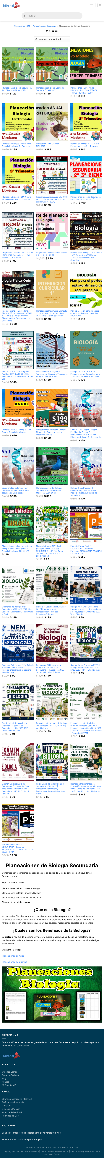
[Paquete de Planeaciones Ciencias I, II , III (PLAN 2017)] (52, 231)
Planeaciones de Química (15, 962)
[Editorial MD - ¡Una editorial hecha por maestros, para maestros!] (11, 5)
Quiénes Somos (9, 1072)
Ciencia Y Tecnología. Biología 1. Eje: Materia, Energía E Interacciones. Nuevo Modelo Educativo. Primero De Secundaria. (85, 433)
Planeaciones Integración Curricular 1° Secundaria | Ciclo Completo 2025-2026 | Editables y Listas (51, 313)
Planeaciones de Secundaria (44, 26)
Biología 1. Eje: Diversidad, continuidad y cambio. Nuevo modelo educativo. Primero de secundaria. (83, 491)
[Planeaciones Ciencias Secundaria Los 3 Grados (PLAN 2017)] (86, 175)
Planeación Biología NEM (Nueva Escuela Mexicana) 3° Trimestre (16, 198)
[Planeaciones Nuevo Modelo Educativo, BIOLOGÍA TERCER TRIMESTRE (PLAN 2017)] (86, 66)
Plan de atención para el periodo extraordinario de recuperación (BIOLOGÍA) (84, 313)
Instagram (63, 1147)
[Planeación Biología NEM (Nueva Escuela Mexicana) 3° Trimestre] (18, 175)
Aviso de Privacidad (12, 1112)
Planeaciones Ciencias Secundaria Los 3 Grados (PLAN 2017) (85, 198)
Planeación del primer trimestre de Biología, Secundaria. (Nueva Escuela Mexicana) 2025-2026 (17, 548)
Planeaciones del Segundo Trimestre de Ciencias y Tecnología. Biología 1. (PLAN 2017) (52, 374)
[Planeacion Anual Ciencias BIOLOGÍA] (52, 122)
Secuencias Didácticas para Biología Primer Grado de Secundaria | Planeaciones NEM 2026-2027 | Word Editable (50, 668)
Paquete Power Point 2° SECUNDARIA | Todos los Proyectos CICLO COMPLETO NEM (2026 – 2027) (86, 549)
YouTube (74, 1147)
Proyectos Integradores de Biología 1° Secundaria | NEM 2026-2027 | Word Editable (51, 725)
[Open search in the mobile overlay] (52, 16)
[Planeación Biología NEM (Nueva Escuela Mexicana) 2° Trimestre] (86, 122)
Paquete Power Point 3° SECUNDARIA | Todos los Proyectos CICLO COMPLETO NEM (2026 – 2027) (17, 848)
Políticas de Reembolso (13, 1102)
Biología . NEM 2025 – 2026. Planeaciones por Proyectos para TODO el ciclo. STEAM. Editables (85, 374)
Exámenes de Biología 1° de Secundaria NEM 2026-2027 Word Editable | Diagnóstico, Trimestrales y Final (17, 610)
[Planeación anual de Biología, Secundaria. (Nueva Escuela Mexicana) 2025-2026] (52, 466)
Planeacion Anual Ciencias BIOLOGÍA (47, 144)
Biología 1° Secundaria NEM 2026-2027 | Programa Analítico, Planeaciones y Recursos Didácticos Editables (51, 610)
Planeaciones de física (13, 956)
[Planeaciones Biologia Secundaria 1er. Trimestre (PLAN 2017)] (18, 66)
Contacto (6, 1105)
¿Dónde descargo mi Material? (17, 1099)
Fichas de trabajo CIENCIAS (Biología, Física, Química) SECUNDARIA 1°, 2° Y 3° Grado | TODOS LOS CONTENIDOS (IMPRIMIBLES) (50, 551)
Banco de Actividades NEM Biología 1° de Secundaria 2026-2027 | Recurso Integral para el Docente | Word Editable (18, 668)
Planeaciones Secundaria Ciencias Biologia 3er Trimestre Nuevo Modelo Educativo (51, 432)
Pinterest (51, 1147)
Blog (4, 1078)
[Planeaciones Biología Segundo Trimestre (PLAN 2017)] (52, 66)
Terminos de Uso (10, 1115)
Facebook (30, 1147)
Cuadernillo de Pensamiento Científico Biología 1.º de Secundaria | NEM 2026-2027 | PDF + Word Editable (16, 727)
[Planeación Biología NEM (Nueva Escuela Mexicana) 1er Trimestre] (18, 122)
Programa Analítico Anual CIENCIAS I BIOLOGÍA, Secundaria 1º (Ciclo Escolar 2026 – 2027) (17, 255)
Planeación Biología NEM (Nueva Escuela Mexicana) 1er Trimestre (16, 144)
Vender (5, 1082)
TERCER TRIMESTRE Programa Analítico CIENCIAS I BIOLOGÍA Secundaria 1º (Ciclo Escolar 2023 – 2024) (17, 375)
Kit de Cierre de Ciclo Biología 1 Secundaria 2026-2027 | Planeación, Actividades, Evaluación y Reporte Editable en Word (50, 789)
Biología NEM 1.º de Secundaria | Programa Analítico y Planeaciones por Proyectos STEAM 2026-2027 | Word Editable (85, 610)
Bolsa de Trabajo (10, 1075)
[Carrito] (100, 5)
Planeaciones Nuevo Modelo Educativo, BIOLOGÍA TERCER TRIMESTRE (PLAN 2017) (83, 90)
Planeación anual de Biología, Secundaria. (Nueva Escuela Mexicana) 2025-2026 (49, 490)
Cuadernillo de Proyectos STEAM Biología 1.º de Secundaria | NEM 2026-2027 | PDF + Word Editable (85, 667)
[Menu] (91, 5)
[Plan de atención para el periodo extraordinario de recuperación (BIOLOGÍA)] (86, 289)
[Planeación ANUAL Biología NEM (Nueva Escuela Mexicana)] (18, 408)
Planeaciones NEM (22, 26)
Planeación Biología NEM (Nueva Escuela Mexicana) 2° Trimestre (84, 144)
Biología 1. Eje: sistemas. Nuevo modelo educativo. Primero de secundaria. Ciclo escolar (16, 490)
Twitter (41, 1147)
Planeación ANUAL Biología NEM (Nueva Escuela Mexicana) (16, 430)
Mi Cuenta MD (9, 1085)
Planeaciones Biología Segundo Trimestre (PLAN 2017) (50, 89)
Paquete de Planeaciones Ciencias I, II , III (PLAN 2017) (51, 253)
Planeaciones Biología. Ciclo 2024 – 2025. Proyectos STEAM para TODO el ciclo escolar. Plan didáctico (86, 256)
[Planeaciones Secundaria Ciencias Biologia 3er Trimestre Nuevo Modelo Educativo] (52, 408)
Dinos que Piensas (11, 1109)
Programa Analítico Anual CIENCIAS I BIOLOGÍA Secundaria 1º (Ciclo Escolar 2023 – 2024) (52, 199)
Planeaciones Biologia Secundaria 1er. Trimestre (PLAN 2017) (17, 89)
